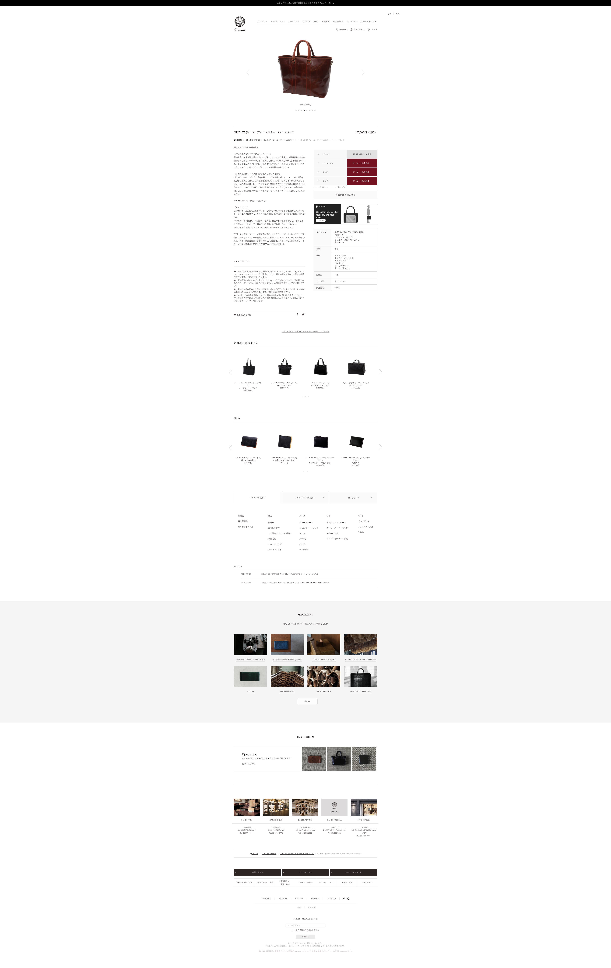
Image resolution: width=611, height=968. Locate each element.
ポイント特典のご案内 (264, 882)
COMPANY (266, 899)
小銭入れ (272, 539)
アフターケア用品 (365, 527)
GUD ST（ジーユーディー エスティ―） (281, 140)
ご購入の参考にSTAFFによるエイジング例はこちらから (305, 331)
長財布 (271, 522)
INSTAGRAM (350, 899)
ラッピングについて (326, 882)
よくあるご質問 (346, 882)
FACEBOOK (344, 899)
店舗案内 (325, 22)
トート (302, 533)
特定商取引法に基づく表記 (285, 882)
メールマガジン (305, 872)
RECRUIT (283, 899)
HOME (239, 140)
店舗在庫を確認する (345, 195)
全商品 (241, 516)
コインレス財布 (274, 550)
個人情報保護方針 (303, 930)
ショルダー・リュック (308, 528)
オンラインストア (277, 22)
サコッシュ (304, 550)
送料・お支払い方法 (244, 882)
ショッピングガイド (353, 872)
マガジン (306, 22)
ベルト (361, 516)
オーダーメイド (367, 22)
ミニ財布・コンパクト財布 (279, 533)
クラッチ (303, 539)
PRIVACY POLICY (299, 899)
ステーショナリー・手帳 (337, 539)
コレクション (293, 22)
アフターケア (367, 882)
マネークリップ (274, 544)
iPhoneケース (333, 533)
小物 (328, 516)
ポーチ (302, 544)
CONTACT (315, 899)
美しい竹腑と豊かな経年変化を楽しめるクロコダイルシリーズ (304, 3)
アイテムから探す (257, 497)
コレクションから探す (305, 497)
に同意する (307, 930)
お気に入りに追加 (244, 315)
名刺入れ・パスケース (336, 522)
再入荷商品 (243, 521)
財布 (270, 516)
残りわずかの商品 (245, 527)
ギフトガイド (352, 22)
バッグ (302, 516)
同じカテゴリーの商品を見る (246, 147)
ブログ (316, 22)
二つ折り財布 (274, 528)
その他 (361, 532)
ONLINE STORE (253, 140)
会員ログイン (257, 872)
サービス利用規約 (305, 882)
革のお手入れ (338, 22)
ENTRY (305, 937)
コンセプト (262, 22)
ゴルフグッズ (363, 521)
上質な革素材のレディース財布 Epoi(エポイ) (332, 951)
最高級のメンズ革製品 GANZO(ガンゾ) (292, 951)
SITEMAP (332, 899)
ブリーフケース (306, 522)
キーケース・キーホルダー (338, 528)
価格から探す (353, 497)
